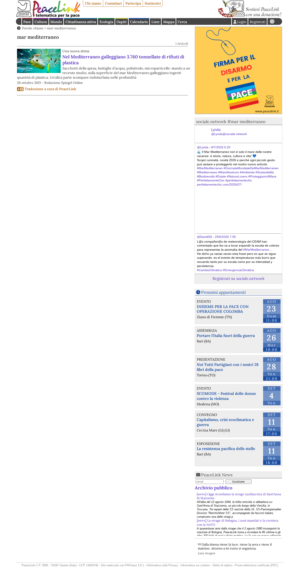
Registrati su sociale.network (238, 278)
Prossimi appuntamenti (223, 292)
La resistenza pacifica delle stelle (226, 448)
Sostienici (153, 3)
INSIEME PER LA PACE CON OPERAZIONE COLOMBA (223, 309)
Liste (155, 22)
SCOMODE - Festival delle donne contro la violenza (226, 396)
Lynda (229, 132)
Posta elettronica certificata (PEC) (256, 565)
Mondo (56, 22)
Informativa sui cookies (195, 565)
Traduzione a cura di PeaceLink (50, 89)
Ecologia (106, 22)
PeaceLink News (217, 474)
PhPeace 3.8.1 (134, 565)
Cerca (182, 22)
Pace (27, 22)
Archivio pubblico (213, 488)
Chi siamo (93, 3)
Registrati (257, 22)
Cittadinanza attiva (80, 22)
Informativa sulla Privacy (162, 565)
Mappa (168, 22)
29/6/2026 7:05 (225, 236)
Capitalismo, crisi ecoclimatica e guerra (225, 422)
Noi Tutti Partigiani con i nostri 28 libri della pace (228, 367)
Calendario (139, 22)
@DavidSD (204, 236)
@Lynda (202, 147)
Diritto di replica (222, 565)
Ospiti (121, 22)
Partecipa (133, 3)
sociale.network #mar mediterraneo (230, 121)
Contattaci (113, 3)
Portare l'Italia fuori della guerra (226, 335)
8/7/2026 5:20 (220, 147)
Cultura (40, 22)
